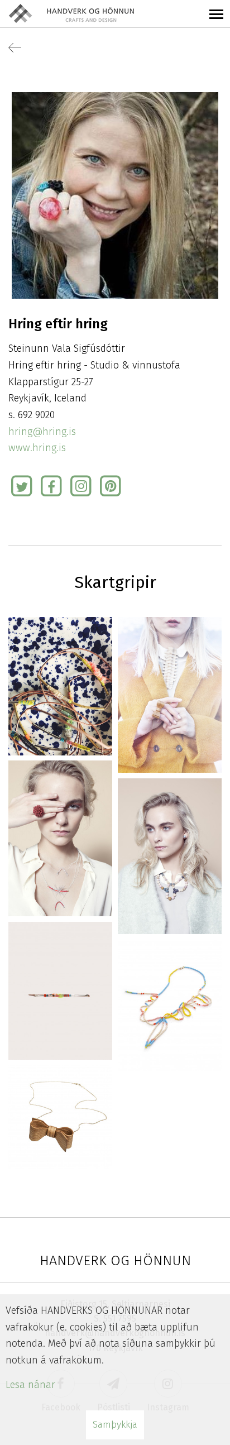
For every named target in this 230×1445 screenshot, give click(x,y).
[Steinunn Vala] (115, 195)
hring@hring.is (42, 431)
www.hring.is (37, 448)
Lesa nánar (30, 1385)
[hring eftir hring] (60, 685)
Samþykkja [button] (115, 1424)
